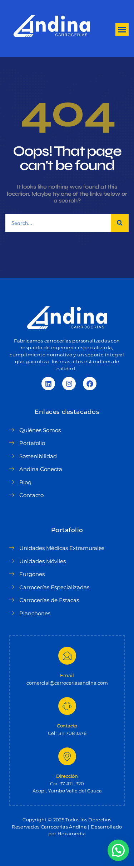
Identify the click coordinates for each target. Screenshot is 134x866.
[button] (122, 29)
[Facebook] (89, 383)
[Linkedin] (48, 383)
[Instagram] (69, 383)
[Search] (120, 223)
